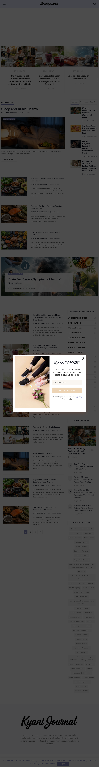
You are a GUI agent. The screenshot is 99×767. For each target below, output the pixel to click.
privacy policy (77, 397)
